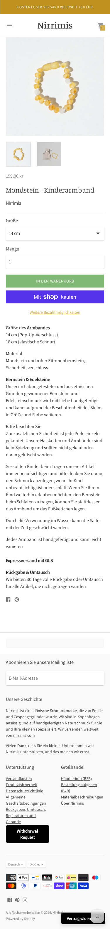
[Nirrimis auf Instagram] (25, 899)
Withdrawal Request (27, 834)
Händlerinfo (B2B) (76, 778)
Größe (12, 220)
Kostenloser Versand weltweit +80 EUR (55, 7)
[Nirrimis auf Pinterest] (17, 899)
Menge (12, 249)
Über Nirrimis (72, 803)
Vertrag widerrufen (83, 918)
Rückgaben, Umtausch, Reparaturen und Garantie (26, 815)
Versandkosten (19, 778)
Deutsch (14, 864)
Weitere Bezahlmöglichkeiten (55, 312)
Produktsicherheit (21, 784)
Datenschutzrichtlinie (24, 790)
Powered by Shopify (20, 918)
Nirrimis (58, 912)
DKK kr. (35, 864)
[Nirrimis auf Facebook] (9, 899)
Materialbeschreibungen (82, 797)
